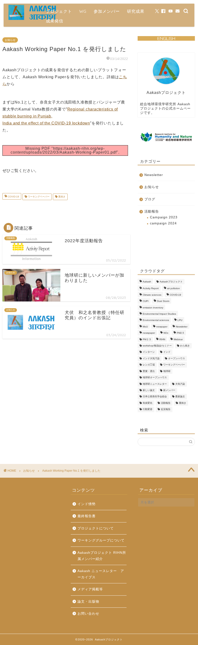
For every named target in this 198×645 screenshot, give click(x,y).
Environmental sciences (156, 320)
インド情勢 (87, 504)
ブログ (149, 199)
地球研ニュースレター (155, 384)
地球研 (166, 371)
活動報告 (151, 211)
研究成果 (135, 11)
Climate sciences (152, 294)
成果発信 (54, 20)
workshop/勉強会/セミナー (157, 345)
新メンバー (169, 390)
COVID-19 (13, 196)
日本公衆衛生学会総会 (155, 396)
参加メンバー (107, 11)
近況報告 (165, 409)
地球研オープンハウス (155, 377)
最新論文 (180, 396)
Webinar (178, 339)
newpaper (161, 326)
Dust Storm (163, 301)
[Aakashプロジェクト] (32, 19)
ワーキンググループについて (101, 540)
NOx (165, 333)
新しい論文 (149, 390)
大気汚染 (180, 384)
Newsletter (153, 175)
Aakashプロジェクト (171, 281)
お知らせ (10, 40)
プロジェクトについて (96, 528)
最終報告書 (87, 516)
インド (166, 352)
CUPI (145, 301)
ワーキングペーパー (38, 196)
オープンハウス (176, 358)
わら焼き (185, 345)
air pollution (173, 288)
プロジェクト (59, 11)
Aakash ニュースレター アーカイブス (101, 574)
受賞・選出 (149, 371)
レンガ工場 (149, 365)
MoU (145, 326)
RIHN (162, 339)
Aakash (147, 281)
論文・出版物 (88, 601)
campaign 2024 (163, 223)
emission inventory (153, 307)
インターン (149, 352)
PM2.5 (180, 333)
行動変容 (147, 409)
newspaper (149, 333)
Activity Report (151, 288)
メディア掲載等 (90, 589)
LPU (179, 320)
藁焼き (61, 196)
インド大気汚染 (151, 358)
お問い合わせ (88, 613)
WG (82, 11)
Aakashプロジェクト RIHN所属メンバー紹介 (102, 556)
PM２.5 (147, 339)
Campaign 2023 (163, 217)
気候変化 (147, 403)
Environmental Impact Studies (159, 314)
